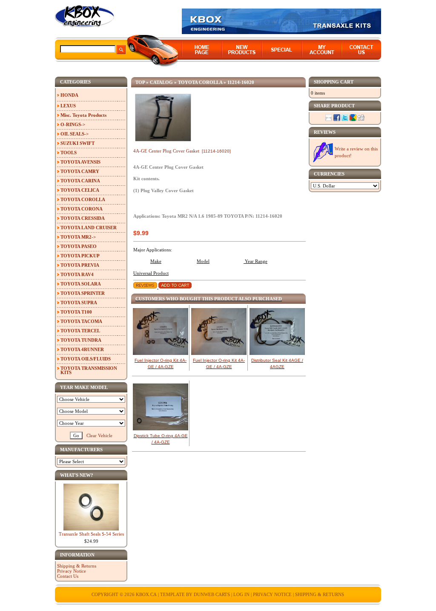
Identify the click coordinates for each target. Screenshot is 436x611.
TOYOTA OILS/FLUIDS (85, 358)
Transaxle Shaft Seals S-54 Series (91, 533)
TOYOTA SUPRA (78, 302)
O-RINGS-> (72, 124)
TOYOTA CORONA (81, 208)
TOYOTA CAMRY (79, 171)
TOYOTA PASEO (78, 246)
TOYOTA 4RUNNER (82, 349)
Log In (241, 594)
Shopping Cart (333, 81)
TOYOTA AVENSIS (80, 161)
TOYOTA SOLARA (80, 283)
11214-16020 (240, 82)
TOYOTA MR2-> (78, 236)
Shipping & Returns (76, 565)
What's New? (76, 475)
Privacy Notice (71, 571)
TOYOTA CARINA (80, 180)
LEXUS (68, 105)
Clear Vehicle (99, 435)
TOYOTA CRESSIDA (82, 218)
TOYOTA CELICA (79, 190)
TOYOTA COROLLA (200, 82)
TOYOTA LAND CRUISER (88, 227)
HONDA (69, 95)
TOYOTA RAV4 (77, 274)
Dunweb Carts (212, 594)
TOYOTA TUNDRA (80, 340)
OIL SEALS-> (74, 133)
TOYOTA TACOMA (81, 321)
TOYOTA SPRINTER (82, 293)
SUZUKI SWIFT (77, 143)
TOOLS (68, 152)
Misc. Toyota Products (83, 115)
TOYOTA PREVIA (79, 265)
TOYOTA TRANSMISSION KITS (88, 370)
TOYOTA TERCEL (80, 330)
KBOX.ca (146, 594)
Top (140, 82)
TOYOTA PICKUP (80, 255)
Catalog (161, 82)
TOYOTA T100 (76, 311)
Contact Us (67, 576)
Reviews (325, 132)
